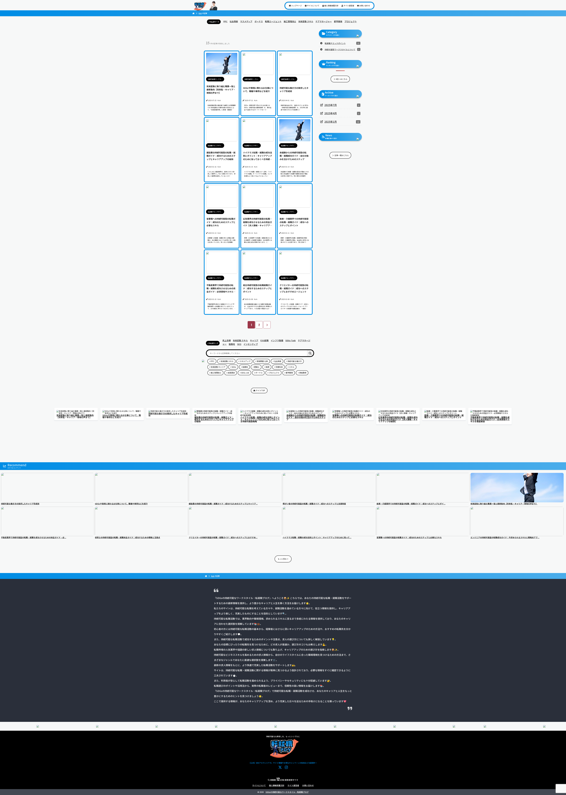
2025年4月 (330, 113)
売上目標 (226, 340)
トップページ (296, 5)
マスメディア (246, 21)
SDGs (234, 367)
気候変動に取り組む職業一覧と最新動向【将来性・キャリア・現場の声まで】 (75, 416)
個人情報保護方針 (331, 5)
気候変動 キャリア (218, 367)
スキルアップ (245, 361)
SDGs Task (290, 340)
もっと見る (282, 559)
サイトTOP (260, 390)
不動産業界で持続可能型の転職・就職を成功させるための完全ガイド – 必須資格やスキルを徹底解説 (490, 419)
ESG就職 (264, 340)
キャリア (254, 340)
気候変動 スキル (305, 21)
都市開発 (338, 21)
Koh (200, 13)
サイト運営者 (348, 5)
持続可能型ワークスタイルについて (340, 49)
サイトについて (313, 5)
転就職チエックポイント (335, 43)
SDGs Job (245, 372)
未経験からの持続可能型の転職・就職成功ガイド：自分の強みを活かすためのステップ (306, 417)
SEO (239, 344)
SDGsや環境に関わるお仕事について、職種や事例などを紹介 (121, 416)
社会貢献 (234, 21)
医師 (267, 367)
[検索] (310, 353)
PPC (225, 21)
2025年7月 (330, 105)
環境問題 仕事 (262, 361)
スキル (291, 367)
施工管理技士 (290, 21)
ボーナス (259, 21)
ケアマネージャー (323, 21)
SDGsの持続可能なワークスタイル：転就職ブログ (287, 792)
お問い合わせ (364, 5)
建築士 (256, 367)
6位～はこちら (341, 79)
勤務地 (232, 344)
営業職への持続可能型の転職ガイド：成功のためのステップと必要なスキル (352, 416)
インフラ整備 (277, 340)
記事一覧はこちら (341, 155)
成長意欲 (231, 372)
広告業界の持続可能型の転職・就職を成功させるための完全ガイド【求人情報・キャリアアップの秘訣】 (398, 419)
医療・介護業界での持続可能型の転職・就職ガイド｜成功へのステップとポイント (444, 416)
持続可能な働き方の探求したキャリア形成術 (168, 414)
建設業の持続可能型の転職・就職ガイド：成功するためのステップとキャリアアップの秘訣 (214, 419)
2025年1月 (330, 121)
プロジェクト (350, 21)
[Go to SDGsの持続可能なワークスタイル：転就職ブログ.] (193, 13)
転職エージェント (273, 21)
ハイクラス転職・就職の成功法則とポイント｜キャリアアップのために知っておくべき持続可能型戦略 (260, 419)
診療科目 (279, 367)
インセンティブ (250, 344)
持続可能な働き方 (295, 361)
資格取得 (302, 372)
